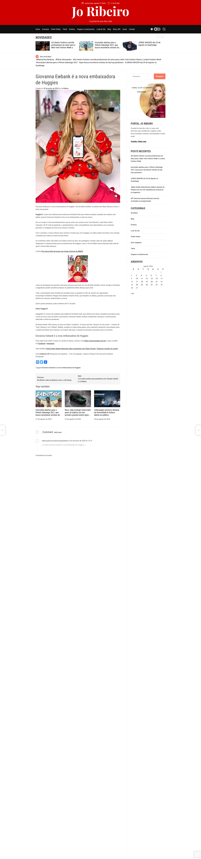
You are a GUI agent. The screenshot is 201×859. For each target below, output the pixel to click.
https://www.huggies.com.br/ (95, 341)
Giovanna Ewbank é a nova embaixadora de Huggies (61, 368)
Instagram (50, 344)
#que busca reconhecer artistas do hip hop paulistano (101, 62)
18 (142, 282)
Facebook (41, 344)
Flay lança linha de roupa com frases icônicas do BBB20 (62, 251)
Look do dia (101, 29)
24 (137, 285)
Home (38, 29)
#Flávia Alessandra (63, 59)
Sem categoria (136, 243)
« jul (132, 293)
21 (157, 282)
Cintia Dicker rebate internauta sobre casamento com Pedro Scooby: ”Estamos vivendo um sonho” (82, 349)
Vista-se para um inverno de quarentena (55, 441)
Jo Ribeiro (100, 11)
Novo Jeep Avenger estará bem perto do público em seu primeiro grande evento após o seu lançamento (78, 414)
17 (137, 282)
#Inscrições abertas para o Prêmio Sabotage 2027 (57, 62)
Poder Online (56, 29)
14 (157, 279)
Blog (109, 29)
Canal (124, 29)
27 (152, 285)
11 (142, 279)
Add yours (58, 432)
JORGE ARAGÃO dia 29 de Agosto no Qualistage (106, 43)
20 (152, 282)
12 (147, 279)
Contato (132, 29)
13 (152, 279)
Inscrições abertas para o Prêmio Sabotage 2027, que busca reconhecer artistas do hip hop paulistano (63, 46)
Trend (65, 29)
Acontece (45, 29)
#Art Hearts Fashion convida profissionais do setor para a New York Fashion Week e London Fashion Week (117, 59)
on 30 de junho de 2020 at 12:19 (80, 441)
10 (137, 279)
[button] (162, 37)
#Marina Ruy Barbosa (45, 59)
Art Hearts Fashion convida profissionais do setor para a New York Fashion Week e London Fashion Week (148, 158)
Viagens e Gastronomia (86, 29)
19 (147, 282)
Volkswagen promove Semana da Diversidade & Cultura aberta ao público (106, 412)
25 (142, 285)
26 (147, 285)
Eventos (72, 29)
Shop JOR (116, 29)
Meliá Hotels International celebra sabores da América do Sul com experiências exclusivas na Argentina (151, 46)
